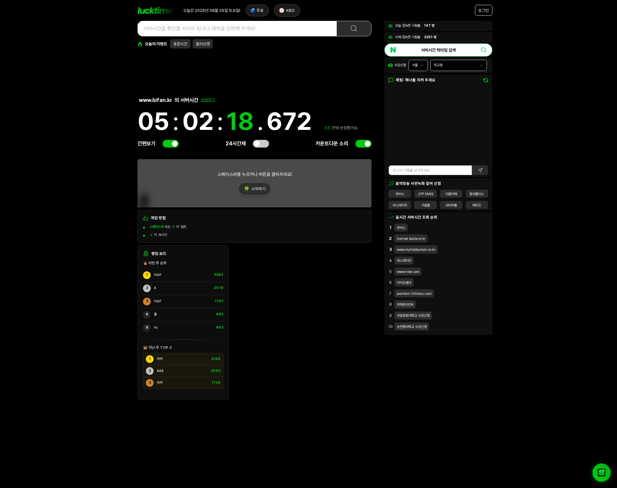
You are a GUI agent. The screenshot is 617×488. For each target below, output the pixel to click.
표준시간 (180, 43)
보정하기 (208, 99)
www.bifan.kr (155, 100)
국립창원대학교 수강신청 (413, 315)
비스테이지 (400, 205)
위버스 (400, 194)
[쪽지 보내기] (602, 473)
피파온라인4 (405, 305)
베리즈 (476, 205)
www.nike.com (408, 272)
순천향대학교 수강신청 (412, 327)
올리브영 (203, 43)
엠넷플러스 (476, 194)
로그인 (483, 10)
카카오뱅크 (404, 283)
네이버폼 (451, 205)
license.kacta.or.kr (411, 239)
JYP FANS (425, 194)
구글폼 (425, 205)
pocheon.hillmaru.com (414, 294)
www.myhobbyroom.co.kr (416, 250)
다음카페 (451, 194)
